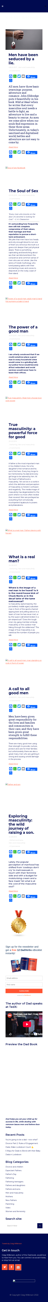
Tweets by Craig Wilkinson (12, 1243)
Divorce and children (14, 1167)
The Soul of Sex (23, 191)
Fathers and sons (16, 840)
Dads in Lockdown (13, 1154)
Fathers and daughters (15, 1185)
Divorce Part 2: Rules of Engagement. (22, 1143)
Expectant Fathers (13, 1170)
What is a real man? (22, 559)
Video (8, 1208)
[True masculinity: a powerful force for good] (24, 408)
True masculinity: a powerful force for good (23, 430)
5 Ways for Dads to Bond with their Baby (23, 1151)
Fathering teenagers (14, 1182)
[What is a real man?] (24, 540)
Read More (13, 147)
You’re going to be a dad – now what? (22, 1140)
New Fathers (11, 1200)
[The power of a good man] (24, 309)
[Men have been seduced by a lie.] (24, 39)
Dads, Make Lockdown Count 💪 (19, 1147)
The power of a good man (23, 329)
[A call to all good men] (24, 671)
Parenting (10, 1204)
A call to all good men (19, 691)
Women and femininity (15, 1211)
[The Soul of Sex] (24, 176)
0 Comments (14, 71)
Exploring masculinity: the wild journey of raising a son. (21, 824)
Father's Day (11, 1174)
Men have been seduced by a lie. (23, 59)
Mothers (9, 1196)
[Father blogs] (19, 936)
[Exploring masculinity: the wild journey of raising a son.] (24, 797)
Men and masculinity (26, 67)
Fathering (13, 445)
